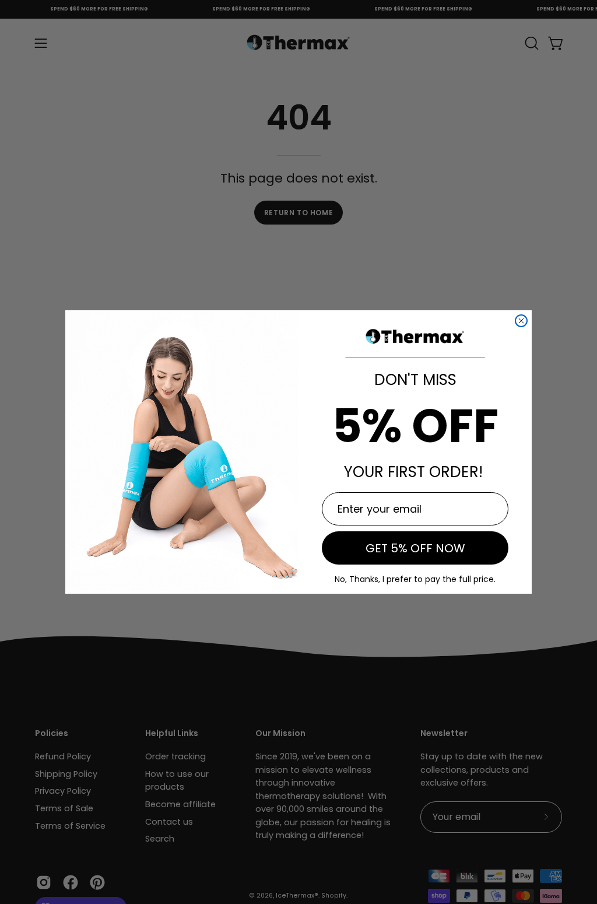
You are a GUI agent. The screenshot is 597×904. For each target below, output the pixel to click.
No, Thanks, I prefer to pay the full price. (415, 579)
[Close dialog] (521, 321)
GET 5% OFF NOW (415, 548)
